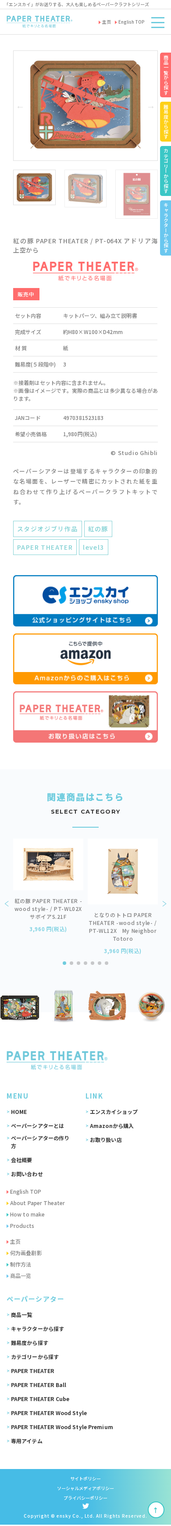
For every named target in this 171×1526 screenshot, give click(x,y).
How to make (27, 1214)
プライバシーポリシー (86, 1497)
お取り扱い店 (106, 1139)
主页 (15, 1241)
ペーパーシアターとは (37, 1125)
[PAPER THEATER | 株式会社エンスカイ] (39, 21)
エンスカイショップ (114, 1111)
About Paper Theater (37, 1202)
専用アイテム (27, 1440)
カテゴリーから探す (35, 1356)
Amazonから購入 (112, 1125)
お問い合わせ (27, 1173)
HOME (19, 1111)
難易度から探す (29, 1342)
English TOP (25, 1191)
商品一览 (20, 1275)
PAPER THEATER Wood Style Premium (62, 1426)
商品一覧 (21, 1314)
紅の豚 (98, 528)
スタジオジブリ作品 (47, 528)
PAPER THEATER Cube (40, 1398)
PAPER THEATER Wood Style (49, 1412)
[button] (20, 105)
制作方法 (20, 1264)
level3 (93, 547)
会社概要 (21, 1159)
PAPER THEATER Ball (38, 1384)
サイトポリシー (85, 1478)
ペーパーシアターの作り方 (40, 1141)
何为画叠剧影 (26, 1252)
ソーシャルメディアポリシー (85, 1488)
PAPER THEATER (45, 547)
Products (22, 1225)
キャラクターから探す (37, 1328)
